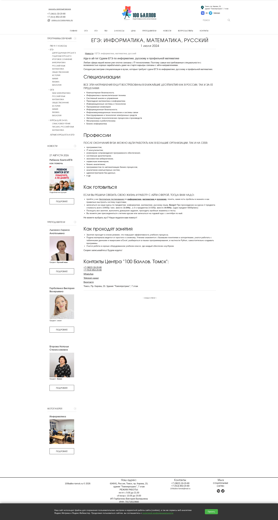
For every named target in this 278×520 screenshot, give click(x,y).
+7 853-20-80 (56, 17)
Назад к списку (150, 298)
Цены (133, 30)
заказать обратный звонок (60, 9)
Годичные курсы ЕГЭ (61, 56)
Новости (167, 30)
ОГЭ (86, 30)
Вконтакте (89, 282)
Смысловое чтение (61, 123)
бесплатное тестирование (112, 199)
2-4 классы (119, 30)
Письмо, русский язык (63, 126)
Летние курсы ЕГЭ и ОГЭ (62, 134)
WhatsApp (88, 274)
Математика (58, 69)
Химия (55, 78)
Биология (56, 85)
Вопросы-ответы (185, 30)
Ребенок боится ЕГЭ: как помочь (61, 161)
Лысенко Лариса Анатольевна (60, 231)
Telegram (216, 13)
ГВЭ (105, 30)
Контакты (204, 30)
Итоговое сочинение (62, 59)
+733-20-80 (93, 267)
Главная (73, 30)
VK (207, 13)
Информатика (59, 62)
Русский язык (58, 65)
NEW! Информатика (61, 93)
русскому (162, 199)
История (56, 75)
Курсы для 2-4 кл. (59, 120)
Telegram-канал (91, 278)
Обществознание (60, 72)
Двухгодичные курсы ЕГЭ (64, 52)
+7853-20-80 (93, 270)
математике (148, 199)
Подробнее (62, 201)
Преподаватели (149, 30)
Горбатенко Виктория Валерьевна (62, 289)
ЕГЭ (96, 30)
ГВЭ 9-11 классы (58, 46)
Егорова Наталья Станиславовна (59, 348)
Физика (55, 81)
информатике (134, 199)
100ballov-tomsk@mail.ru (62, 20)
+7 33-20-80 (56, 13)
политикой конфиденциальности (157, 513)
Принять (211, 512)
